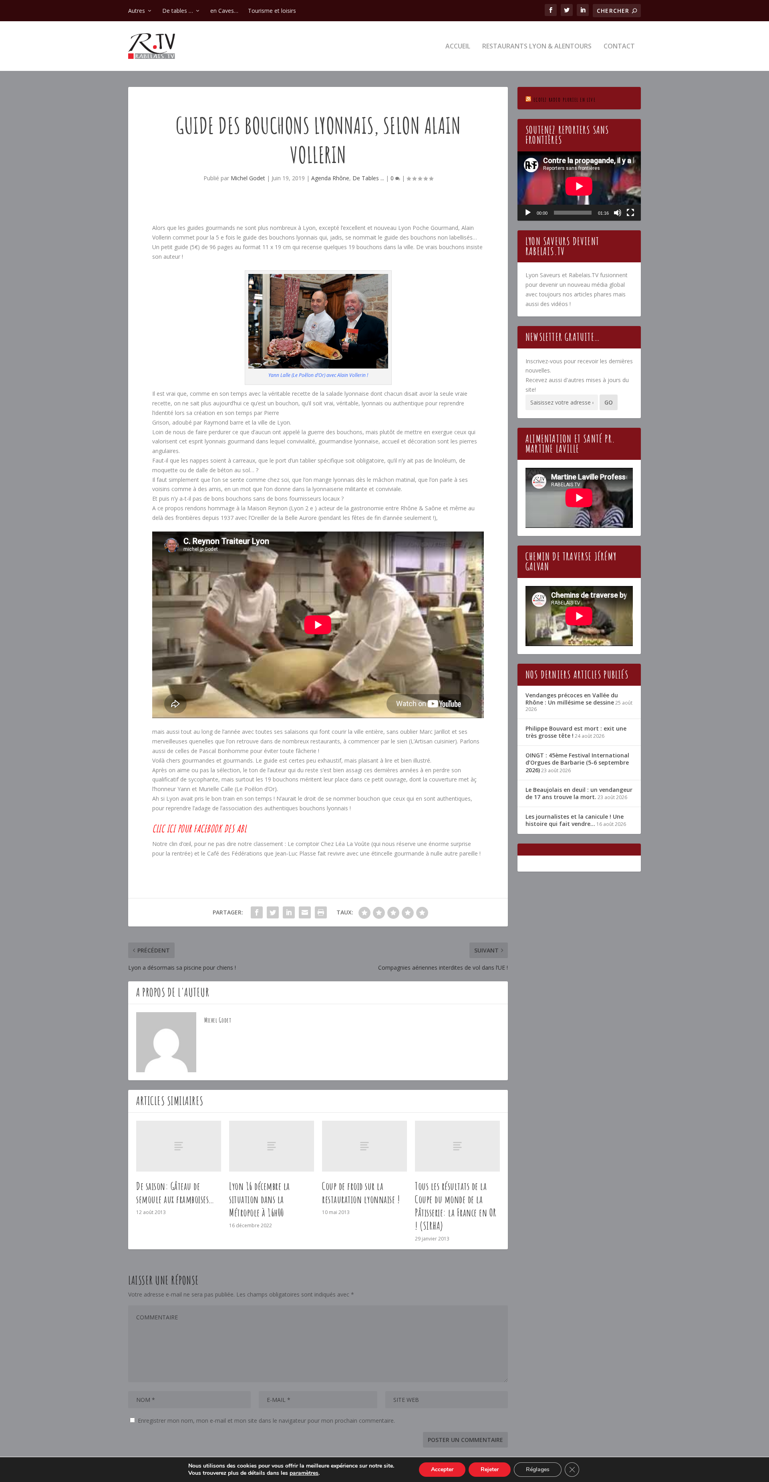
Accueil (457, 46)
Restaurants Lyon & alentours (537, 46)
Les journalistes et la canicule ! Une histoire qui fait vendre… (574, 820)
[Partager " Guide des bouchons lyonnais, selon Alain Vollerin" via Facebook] (257, 912)
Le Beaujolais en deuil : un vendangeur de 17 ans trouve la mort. (578, 793)
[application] (579, 186)
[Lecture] (528, 213)
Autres (136, 10)
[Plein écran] (630, 213)
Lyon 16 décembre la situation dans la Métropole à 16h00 (259, 1199)
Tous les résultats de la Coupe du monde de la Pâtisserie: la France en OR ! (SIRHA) (456, 1206)
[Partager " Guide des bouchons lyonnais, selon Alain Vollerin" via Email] (305, 912)
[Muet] (618, 213)
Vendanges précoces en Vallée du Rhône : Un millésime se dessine (571, 698)
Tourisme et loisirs (272, 10)
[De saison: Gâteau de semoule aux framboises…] (178, 1146)
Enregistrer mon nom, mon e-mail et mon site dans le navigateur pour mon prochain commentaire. (266, 1420)
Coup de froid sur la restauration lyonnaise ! (361, 1193)
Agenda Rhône (330, 178)
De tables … (177, 10)
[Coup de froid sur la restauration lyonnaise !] (364, 1146)
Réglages (538, 1469)
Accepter (442, 1469)
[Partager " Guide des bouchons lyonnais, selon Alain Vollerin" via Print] (321, 912)
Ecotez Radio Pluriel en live (564, 99)
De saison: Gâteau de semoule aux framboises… (175, 1193)
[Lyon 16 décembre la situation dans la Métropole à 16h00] (271, 1146)
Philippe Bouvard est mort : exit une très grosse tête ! (575, 732)
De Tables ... (368, 178)
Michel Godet (248, 178)
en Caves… (224, 10)
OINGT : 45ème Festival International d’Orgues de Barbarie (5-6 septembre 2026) (577, 762)
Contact (619, 46)
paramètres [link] (304, 1473)
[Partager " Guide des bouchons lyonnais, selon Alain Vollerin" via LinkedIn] (289, 912)
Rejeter (490, 1469)
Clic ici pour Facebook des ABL (199, 828)
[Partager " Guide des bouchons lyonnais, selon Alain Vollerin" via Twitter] (273, 912)
